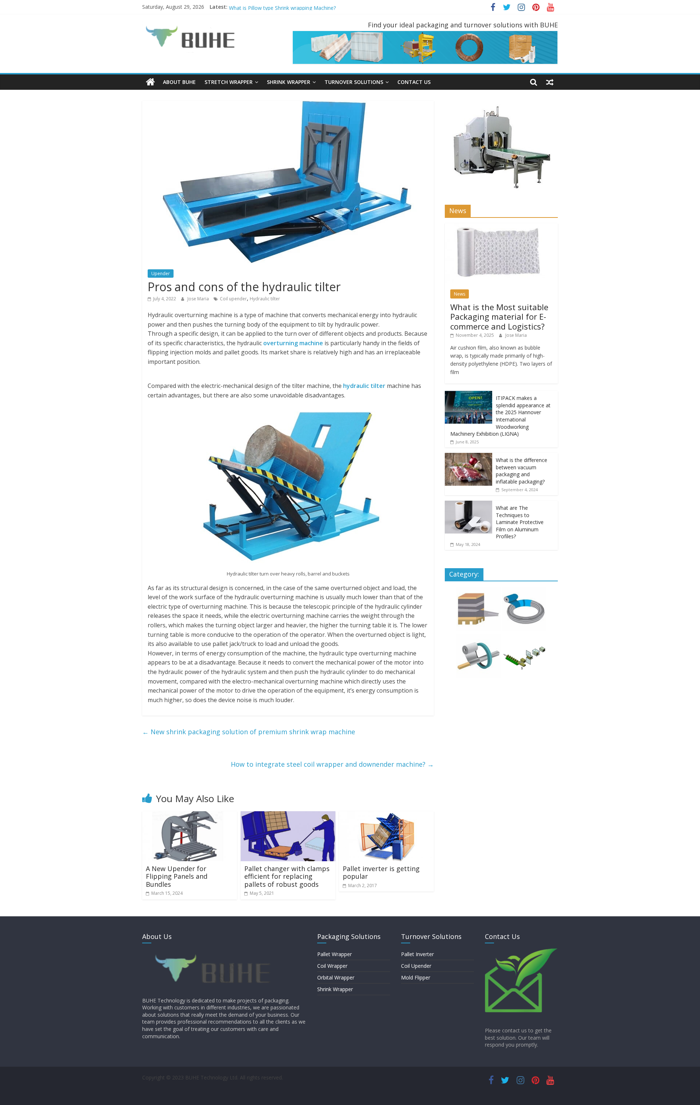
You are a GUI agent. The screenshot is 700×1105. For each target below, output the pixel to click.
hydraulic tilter (364, 386)
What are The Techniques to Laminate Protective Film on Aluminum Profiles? (520, 522)
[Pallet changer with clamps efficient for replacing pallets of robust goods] (288, 816)
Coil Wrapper (332, 965)
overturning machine (293, 343)
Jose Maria (198, 299)
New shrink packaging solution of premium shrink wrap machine (248, 731)
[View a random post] (550, 82)
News (459, 294)
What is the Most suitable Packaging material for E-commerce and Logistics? (499, 316)
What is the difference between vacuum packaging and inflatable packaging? (521, 471)
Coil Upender (416, 965)
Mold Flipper (415, 977)
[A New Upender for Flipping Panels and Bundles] (189, 816)
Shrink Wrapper (335, 989)
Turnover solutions (353, 81)
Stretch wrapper (229, 81)
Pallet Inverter (417, 954)
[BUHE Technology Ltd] (150, 82)
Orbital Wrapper (335, 977)
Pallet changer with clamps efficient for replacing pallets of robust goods (287, 876)
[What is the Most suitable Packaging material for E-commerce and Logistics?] (501, 227)
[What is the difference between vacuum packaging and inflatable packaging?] (468, 456)
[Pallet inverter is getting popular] (386, 816)
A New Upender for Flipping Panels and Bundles (176, 876)
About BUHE (179, 81)
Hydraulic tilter (265, 299)
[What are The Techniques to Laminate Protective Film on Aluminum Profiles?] (468, 504)
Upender (160, 273)
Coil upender (233, 299)
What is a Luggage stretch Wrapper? (271, 6)
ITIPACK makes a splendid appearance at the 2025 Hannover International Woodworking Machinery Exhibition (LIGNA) (500, 415)
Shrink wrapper (288, 81)
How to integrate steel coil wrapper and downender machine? (332, 764)
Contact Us (414, 81)
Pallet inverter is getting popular (381, 872)
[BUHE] (215, 951)
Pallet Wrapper (334, 954)
